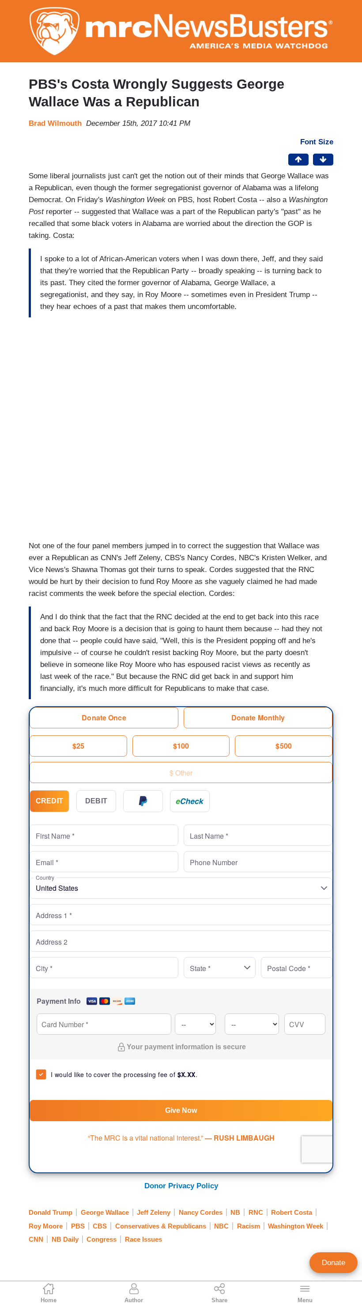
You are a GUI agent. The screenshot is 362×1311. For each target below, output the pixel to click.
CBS (100, 1226)
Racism (248, 1226)
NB (235, 1212)
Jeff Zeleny (153, 1212)
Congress (102, 1239)
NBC (221, 1226)
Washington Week (295, 1226)
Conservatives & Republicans (160, 1226)
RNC (256, 1212)
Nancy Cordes (200, 1212)
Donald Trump (50, 1212)
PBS (78, 1226)
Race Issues (143, 1239)
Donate (333, 1262)
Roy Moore (46, 1226)
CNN (36, 1239)
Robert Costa (291, 1212)
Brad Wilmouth (55, 123)
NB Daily (65, 1239)
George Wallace (105, 1212)
